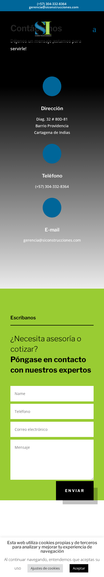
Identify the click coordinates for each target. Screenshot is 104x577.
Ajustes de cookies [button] (45, 568)
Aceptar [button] (79, 568)
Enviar (75, 490)
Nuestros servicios (71, 273)
